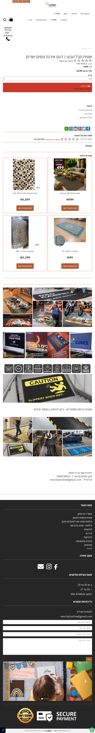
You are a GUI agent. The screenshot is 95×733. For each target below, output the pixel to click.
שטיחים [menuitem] (64, 20)
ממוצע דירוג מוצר (63, 139)
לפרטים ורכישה (70, 208)
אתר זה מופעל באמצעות (47, 731)
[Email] (71, 128)
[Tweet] (84, 128)
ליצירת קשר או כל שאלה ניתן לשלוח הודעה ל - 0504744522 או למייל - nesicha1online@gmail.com (71, 476)
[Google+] (80, 128)
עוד (30, 20)
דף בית (90, 48)
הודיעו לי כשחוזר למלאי (82, 89)
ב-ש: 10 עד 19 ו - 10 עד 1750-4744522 (81, 589)
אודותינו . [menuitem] (74, 13)
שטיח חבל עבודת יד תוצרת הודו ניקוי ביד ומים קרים (85, 114)
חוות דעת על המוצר (83, 135)
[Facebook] (88, 128)
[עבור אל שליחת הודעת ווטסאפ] (91, 729)
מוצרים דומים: (86, 155)
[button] (9, 681)
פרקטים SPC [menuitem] (85, 13)
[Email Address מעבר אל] (41, 568)
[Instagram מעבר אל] (49, 568)
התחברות (27, 1)
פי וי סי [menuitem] (88, 533)
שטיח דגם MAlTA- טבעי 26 (70, 193)
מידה (90, 75)
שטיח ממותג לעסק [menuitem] (82, 517)
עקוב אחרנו (86, 555)
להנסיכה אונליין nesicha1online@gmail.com (76, 614)
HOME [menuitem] (57, 13)
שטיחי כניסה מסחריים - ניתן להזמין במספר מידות (63, 409)
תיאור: (89, 105)
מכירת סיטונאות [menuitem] (84, 541)
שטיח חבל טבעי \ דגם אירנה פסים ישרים (59, 56)
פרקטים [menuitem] (88, 529)
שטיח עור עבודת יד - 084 (25, 251)
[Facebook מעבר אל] (56, 568)
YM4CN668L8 (81, 64)
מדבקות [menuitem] (88, 537)
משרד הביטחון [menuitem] (85, 513)
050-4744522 (7, 34)
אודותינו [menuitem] (88, 545)
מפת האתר (86, 505)
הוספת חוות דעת (39, 139)
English (15, 1)
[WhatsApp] (67, 128)
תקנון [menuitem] (65, 13)
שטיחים (84, 48)
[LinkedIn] (75, 128)
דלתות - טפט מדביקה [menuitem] (81, 525)
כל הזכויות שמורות (82, 601)
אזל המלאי (84, 86)
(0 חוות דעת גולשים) (53, 139)
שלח (88, 659)
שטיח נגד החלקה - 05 (70, 251)
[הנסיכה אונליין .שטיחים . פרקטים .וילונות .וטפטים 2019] (51, 5)
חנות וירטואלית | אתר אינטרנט (33, 731)
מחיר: (87, 67)
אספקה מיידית (7, 31)
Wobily (55, 731)
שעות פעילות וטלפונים (80, 574)
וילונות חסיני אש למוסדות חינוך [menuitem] (76, 521)
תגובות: (88, 145)
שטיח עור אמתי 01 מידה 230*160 (25, 193)
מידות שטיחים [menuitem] (41, 20)
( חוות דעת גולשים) (66, 61)
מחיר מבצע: (87, 71)
